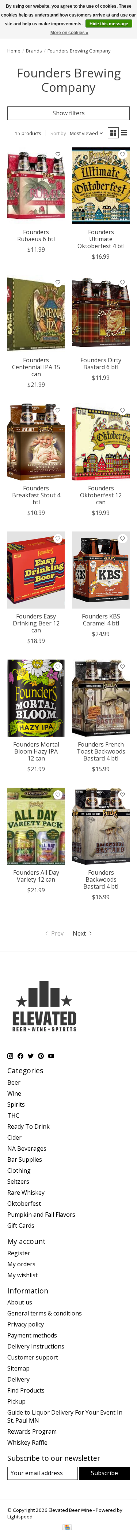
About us (19, 1302)
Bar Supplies (24, 1159)
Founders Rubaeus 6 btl (36, 235)
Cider (14, 1137)
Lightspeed (20, 1516)
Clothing (19, 1170)
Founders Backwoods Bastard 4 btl (100, 879)
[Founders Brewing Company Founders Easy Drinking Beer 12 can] (36, 569)
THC (13, 1115)
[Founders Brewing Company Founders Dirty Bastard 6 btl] (100, 313)
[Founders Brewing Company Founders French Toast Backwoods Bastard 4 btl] (100, 698)
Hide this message (109, 23)
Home (13, 50)
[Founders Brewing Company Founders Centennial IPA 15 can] (36, 313)
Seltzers (18, 1181)
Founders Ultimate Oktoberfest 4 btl (101, 239)
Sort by (58, 133)
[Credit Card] (67, 1528)
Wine (14, 1093)
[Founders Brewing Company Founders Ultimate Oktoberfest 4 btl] (100, 185)
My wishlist (22, 1275)
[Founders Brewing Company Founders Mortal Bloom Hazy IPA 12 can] (36, 698)
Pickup (16, 1401)
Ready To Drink (28, 1126)
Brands (34, 50)
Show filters (69, 113)
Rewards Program (32, 1431)
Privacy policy (25, 1324)
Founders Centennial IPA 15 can (36, 367)
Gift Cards (20, 1226)
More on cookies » (69, 32)
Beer (13, 1082)
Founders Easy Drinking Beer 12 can (36, 623)
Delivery (18, 1379)
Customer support (32, 1357)
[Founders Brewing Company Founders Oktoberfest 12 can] (100, 441)
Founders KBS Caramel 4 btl (101, 619)
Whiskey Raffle (27, 1442)
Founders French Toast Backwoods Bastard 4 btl (101, 751)
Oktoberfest (24, 1203)
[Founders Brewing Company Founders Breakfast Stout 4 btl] (36, 441)
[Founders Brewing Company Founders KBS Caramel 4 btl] (100, 569)
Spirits (16, 1104)
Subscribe (104, 1473)
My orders (21, 1264)
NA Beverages (26, 1148)
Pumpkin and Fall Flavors (41, 1214)
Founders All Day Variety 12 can (36, 875)
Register (18, 1253)
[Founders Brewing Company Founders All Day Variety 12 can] (36, 826)
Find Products (26, 1390)
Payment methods (32, 1335)
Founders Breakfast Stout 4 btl (36, 495)
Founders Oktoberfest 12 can (101, 495)
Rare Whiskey (26, 1192)
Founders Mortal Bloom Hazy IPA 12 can (36, 751)
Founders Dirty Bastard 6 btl (100, 363)
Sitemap (18, 1368)
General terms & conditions (44, 1313)
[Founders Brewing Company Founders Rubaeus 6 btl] (36, 185)
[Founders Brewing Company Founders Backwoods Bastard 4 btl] (100, 826)
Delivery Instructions (35, 1346)
